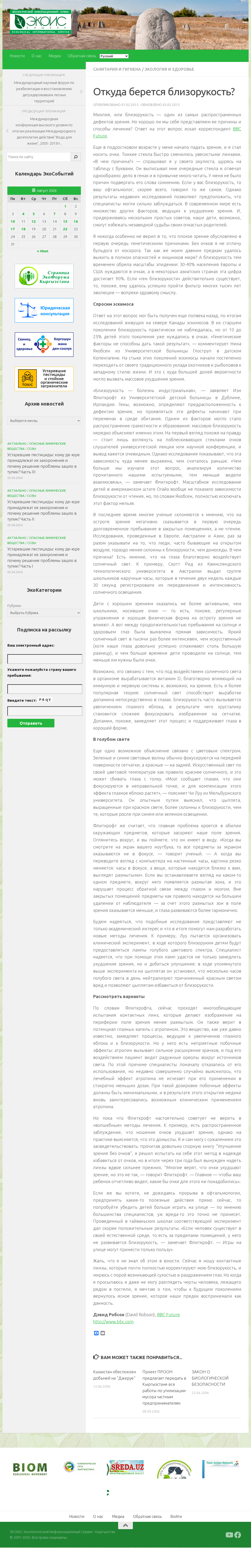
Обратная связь (82, 56)
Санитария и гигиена (117, 69)
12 (33, 221)
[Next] (85, 1470)
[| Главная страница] (40, 22)
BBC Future (168, 1314)
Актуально (16, 443)
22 (65, 229)
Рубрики (14, 606)
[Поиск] (76, 157)
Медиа (55, 56)
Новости (17, 56)
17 (13, 229)
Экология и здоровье (169, 69)
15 (65, 221)
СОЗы (31, 448)
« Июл (42, 251)
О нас (37, 56)
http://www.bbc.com (113, 1321)
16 (76, 221)
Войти (176, 1516)
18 (23, 229)
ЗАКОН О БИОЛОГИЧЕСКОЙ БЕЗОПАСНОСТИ (210, 1377)
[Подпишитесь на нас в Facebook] (237, 1535)
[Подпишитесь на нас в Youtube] (229, 1535)
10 (13, 221)
